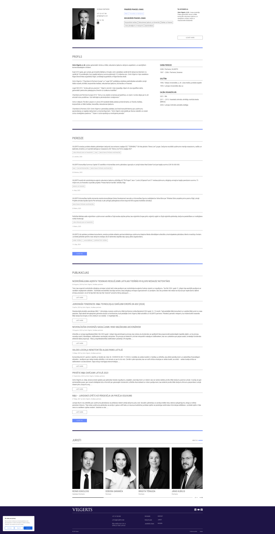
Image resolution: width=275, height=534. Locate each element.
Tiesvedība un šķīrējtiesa (136, 14)
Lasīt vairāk (79, 297)
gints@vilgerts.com (102, 16)
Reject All (19, 528)
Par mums (147, 516)
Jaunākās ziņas (149, 523)
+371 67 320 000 (116, 516)
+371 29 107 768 (101, 13)
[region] (18, 523)
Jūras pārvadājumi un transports (134, 26)
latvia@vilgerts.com (118, 520)
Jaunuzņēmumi (88, 240)
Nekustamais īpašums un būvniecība (149, 22)
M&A (126, 14)
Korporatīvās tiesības (131, 22)
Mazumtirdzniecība (83, 168)
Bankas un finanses (166, 22)
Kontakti (160, 516)
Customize (9, 528)
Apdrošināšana (149, 26)
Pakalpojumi (148, 520)
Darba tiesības (77, 240)
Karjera (160, 523)
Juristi (160, 520)
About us (195, 440)
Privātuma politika (193, 531)
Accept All (28, 528)
